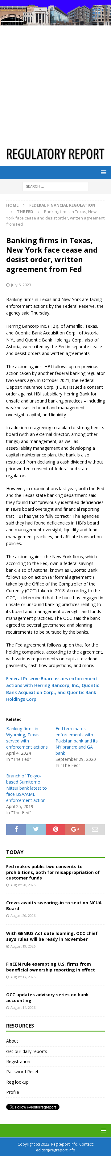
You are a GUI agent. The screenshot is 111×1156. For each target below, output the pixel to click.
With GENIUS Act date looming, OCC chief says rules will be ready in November (52, 936)
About (12, 1041)
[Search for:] (56, 186)
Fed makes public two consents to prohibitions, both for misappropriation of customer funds (53, 872)
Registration (18, 1061)
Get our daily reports (26, 1051)
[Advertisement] (55, 84)
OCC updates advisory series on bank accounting (47, 997)
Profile (12, 1092)
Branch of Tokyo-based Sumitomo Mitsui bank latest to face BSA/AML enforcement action (26, 788)
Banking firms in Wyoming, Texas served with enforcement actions (27, 738)
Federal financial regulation (62, 205)
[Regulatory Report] (55, 22)
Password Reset (22, 1071)
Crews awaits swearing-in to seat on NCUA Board (54, 905)
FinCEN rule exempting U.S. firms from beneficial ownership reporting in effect (50, 966)
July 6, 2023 (21, 285)
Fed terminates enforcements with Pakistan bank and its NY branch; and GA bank (77, 741)
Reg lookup (17, 1082)
